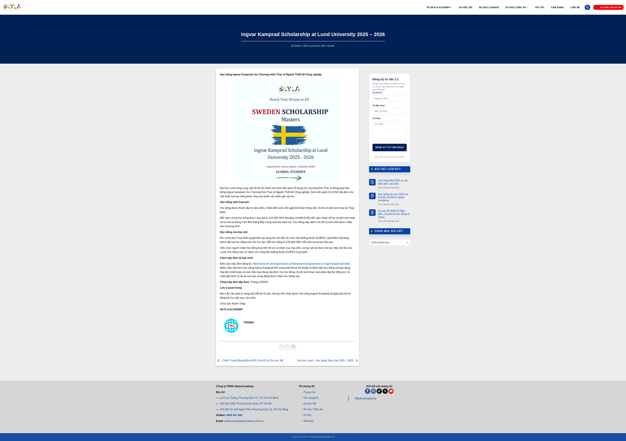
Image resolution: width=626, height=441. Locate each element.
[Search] (587, 7)
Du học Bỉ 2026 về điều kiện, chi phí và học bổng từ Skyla (394, 213)
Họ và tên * (378, 93)
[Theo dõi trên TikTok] (379, 391)
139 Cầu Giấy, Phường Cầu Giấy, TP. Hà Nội (245, 403)
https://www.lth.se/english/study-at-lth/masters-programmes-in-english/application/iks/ (301, 263)
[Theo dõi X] (385, 391)
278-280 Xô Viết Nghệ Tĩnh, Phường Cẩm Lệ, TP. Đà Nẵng (253, 409)
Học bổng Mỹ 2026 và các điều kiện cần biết (393, 182)
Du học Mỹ (466, 7)
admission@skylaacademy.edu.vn (244, 421)
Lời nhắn (377, 118)
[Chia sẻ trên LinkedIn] (293, 347)
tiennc (330, 46)
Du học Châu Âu (515, 7)
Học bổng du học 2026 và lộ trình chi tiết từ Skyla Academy (393, 197)
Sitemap (308, 420)
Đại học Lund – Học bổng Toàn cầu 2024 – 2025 (325, 360)
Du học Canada (489, 7)
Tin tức (540, 7)
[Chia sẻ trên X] (287, 347)
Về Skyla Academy (438, 7)
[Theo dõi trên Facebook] (367, 391)
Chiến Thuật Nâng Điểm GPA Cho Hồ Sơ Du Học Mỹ (252, 360)
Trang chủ (309, 392)
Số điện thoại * (379, 105)
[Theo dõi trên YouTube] (391, 391)
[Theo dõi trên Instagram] (373, 391)
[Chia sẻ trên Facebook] (281, 347)
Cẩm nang (557, 7)
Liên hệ (575, 7)
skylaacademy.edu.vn (322, 436)
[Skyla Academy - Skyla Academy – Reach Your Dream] (12, 7)
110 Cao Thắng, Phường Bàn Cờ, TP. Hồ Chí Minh (248, 397)
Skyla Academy (366, 398)
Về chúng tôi (311, 397)
